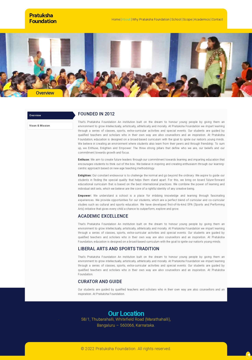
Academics (202, 19)
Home (116, 19)
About (126, 19)
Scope (187, 19)
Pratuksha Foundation (42, 18)
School (176, 19)
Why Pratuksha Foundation (151, 19)
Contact (217, 19)
